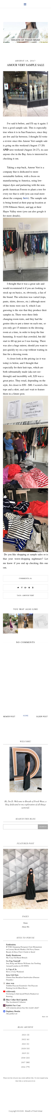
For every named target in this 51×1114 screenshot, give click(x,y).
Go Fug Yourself (13, 960)
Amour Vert (28, 595)
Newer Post (9, 716)
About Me (25, 927)
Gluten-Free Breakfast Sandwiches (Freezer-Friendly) (23, 978)
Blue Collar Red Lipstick (16, 999)
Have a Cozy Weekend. (15, 971)
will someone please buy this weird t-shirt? (22, 1007)
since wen (10, 983)
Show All (45, 1017)
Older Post (42, 716)
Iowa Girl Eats (12, 974)
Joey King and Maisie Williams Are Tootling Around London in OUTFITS (23, 964)
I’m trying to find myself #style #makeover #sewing (22, 994)
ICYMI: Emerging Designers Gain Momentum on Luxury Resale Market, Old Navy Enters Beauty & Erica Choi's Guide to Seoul (24, 949)
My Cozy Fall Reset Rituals (16, 957)
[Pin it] (29, 587)
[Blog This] (32, 587)
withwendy (10, 991)
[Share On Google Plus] (25, 587)
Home (25, 716)
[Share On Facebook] (21, 587)
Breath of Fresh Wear (33, 1111)
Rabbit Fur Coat (13, 1005)
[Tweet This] (18, 587)
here (25, 198)
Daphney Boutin (13, 1011)
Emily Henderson (13, 955)
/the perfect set (11, 1013)
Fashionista (11, 944)
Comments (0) (25, 578)
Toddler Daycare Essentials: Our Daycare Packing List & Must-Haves (22, 986)
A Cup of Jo (11, 969)
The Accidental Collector (16, 1002)
